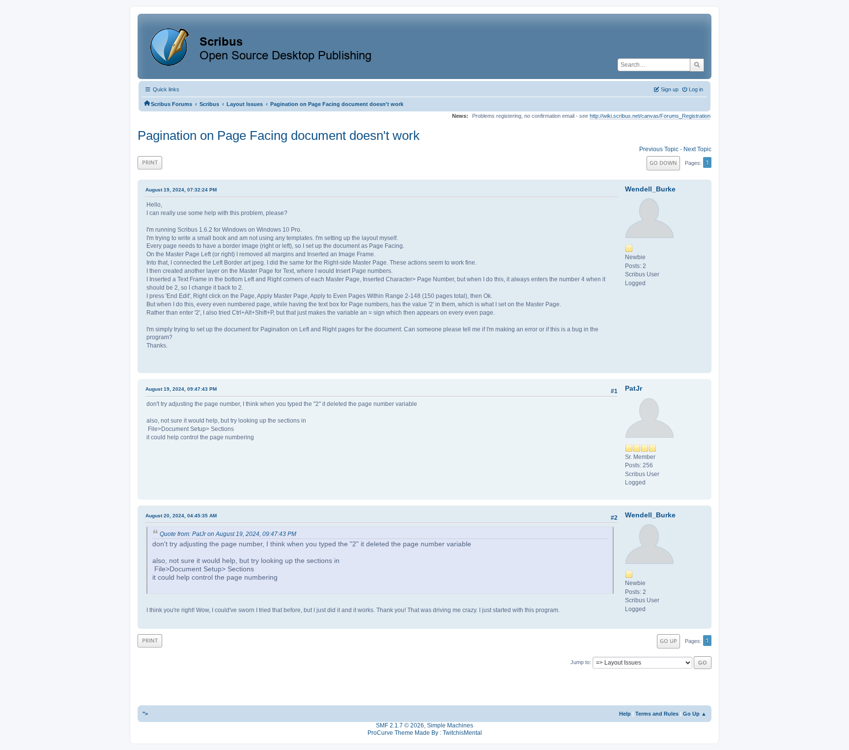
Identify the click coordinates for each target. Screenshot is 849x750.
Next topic (697, 149)
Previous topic (659, 149)
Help (625, 714)
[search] (697, 64)
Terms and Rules (657, 714)
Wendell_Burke (650, 189)
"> (145, 714)
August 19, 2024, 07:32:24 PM (181, 189)
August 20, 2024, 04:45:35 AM (181, 515)
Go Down (663, 162)
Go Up (668, 640)
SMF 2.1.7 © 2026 (400, 725)
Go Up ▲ (695, 714)
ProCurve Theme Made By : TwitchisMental (425, 732)
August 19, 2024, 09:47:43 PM (181, 389)
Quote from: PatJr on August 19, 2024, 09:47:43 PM (228, 534)
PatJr (633, 388)
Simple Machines (450, 725)
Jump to (580, 662)
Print (150, 162)
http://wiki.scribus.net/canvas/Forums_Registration (650, 116)
